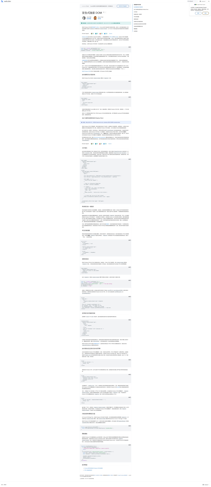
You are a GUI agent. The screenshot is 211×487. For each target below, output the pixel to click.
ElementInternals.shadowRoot (100, 137)
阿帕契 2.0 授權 (110, 475)
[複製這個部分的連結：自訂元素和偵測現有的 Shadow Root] (104, 118)
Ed (87, 122)
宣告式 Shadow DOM (86, 71)
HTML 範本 (111, 36)
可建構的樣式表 (96, 343)
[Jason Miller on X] (87, 19)
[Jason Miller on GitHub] (88, 19)
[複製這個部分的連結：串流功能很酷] (91, 230)
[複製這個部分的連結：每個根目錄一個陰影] (95, 206)
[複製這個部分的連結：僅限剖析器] (90, 259)
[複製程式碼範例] (130, 47)
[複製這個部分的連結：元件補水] (88, 148)
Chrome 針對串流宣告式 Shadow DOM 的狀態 (93, 468)
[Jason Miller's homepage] (90, 19)
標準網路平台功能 (95, 27)
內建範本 (107, 224)
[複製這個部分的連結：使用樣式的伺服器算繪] (96, 313)
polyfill (118, 387)
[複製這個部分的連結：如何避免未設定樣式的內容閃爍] (101, 348)
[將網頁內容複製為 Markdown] (104, 12)
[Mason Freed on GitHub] (100, 19)
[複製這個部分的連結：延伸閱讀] (88, 465)
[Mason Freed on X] (98, 19)
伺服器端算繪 (84, 60)
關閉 (198, 13)
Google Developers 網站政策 (122, 475)
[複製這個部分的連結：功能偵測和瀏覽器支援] (96, 413)
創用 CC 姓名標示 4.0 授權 (97, 475)
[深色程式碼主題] (129, 47)
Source (110, 33)
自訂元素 (116, 36)
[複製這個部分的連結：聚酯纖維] (88, 433)
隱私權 (5, 484)
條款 (2, 484)
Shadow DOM (85, 36)
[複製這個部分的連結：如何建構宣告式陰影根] (96, 74)
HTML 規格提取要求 (88, 470)
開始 (205, 13)
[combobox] (192, 1)
